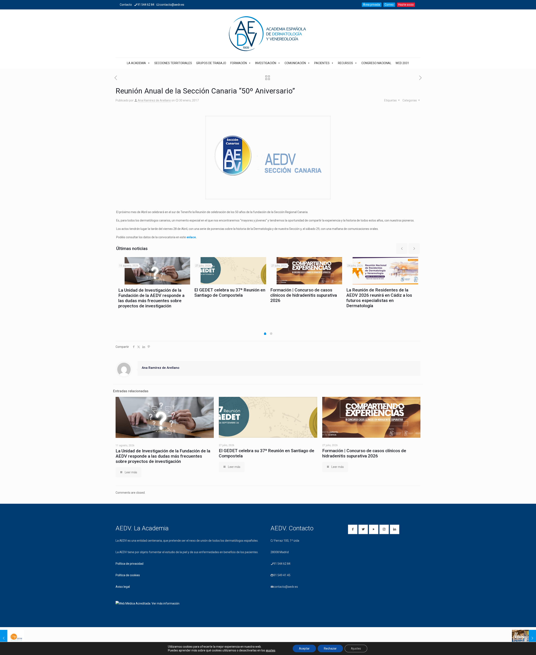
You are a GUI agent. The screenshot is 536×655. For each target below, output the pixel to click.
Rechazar (330, 648)
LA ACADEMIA (136, 63)
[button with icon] (352, 529)
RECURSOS (345, 63)
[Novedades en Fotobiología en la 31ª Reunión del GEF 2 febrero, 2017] (524, 638)
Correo (389, 4)
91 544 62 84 (145, 4)
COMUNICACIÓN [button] (295, 63)
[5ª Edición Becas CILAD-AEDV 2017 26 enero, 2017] (12, 638)
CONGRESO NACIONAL (376, 63)
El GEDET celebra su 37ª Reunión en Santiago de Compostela (229, 292)
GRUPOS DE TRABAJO (211, 63)
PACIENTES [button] (322, 63)
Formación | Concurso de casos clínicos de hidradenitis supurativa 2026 (303, 295)
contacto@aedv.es (172, 4)
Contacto (126, 4)
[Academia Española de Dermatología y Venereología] (268, 33)
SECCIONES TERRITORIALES (173, 63)
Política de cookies (128, 575)
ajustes (270, 650)
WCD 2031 (402, 63)
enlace (191, 237)
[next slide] (414, 248)
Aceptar (304, 648)
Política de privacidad (129, 563)
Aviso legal (123, 586)
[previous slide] (401, 248)
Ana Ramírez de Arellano (154, 100)
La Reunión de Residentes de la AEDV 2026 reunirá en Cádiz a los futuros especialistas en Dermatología (379, 297)
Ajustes (356, 648)
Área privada (371, 4)
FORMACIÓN (238, 63)
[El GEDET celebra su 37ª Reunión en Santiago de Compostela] (233, 270)
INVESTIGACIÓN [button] (265, 63)
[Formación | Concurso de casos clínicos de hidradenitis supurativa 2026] (309, 270)
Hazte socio (406, 4)
